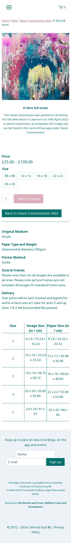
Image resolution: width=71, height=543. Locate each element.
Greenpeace (35, 506)
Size (5, 169)
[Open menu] (9, 7)
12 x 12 (26, 176)
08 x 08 (10, 176)
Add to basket (28, 199)
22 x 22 (58, 176)
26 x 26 (10, 184)
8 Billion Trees (53, 503)
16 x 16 (42, 176)
